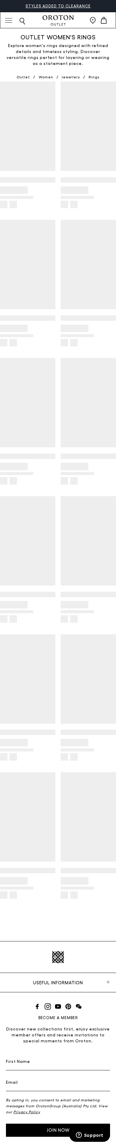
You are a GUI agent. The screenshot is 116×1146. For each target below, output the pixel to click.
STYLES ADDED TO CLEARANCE (58, 6)
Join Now (58, 1130)
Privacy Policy (26, 1112)
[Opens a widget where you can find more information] (89, 1135)
